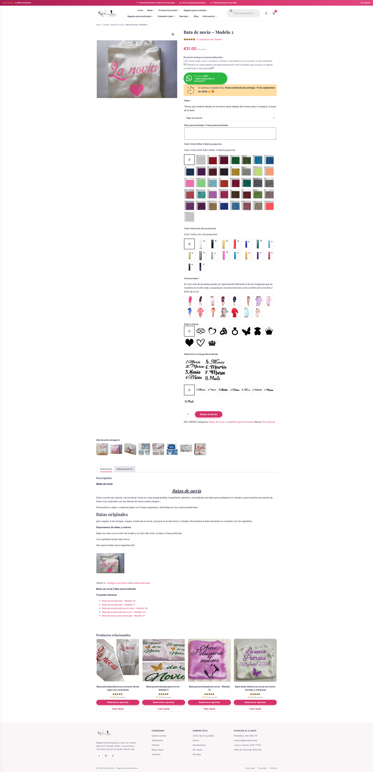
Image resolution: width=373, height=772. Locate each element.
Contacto (156, 754)
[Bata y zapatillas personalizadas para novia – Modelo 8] (186, 449)
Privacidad (262, 768)
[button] (173, 34)
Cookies (273, 768)
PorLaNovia (268, 422)
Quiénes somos (159, 735)
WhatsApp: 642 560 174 (245, 735)
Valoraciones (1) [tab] (125, 469)
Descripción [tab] (106, 469)
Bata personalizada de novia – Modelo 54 (124, 612)
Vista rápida (118, 708)
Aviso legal (250, 768)
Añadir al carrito (208, 414)
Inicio (98, 25)
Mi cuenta (365, 2)
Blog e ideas (157, 749)
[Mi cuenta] (266, 13)
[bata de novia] (200, 449)
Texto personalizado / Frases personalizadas (206, 125)
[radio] (189, 160)
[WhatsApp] (113, 755)
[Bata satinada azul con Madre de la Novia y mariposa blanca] (172, 449)
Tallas (187, 100)
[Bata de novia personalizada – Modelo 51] (116, 449)
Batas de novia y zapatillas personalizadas (231, 422)
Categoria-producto (117, 583)
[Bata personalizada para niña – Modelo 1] (130, 449)
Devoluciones (199, 745)
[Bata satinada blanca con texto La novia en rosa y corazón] (158, 449)
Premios (155, 745)
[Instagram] (106, 755)
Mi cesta (197, 754)
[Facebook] (99, 755)
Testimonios (157, 740)
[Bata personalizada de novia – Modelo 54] (102, 449)
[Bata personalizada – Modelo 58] (144, 449)
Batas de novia (117, 25)
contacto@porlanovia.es (245, 740)
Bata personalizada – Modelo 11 (118, 604)
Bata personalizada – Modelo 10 (119, 600)
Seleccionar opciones (117, 702)
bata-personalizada (139, 583)
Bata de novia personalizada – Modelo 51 (123, 615)
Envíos (196, 740)
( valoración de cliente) (209, 39)
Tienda (106, 25)
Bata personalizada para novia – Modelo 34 (125, 608)
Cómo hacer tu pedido (203, 735)
